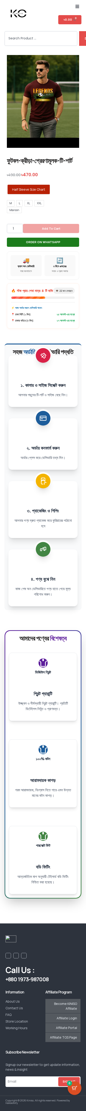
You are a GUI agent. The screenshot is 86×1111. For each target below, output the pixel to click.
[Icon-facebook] (8, 955)
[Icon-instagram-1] (24, 955)
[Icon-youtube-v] (16, 955)
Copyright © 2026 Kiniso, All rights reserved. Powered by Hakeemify (38, 1102)
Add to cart (51, 228)
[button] (77, 6)
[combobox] (41, 38)
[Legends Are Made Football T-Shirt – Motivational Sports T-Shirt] (43, 101)
